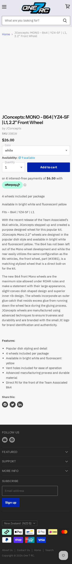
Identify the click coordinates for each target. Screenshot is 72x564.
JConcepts (13, 128)
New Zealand (18, 523)
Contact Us (23, 550)
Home (6, 34)
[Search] (65, 20)
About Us (7, 550)
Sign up (10, 502)
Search (49, 550)
